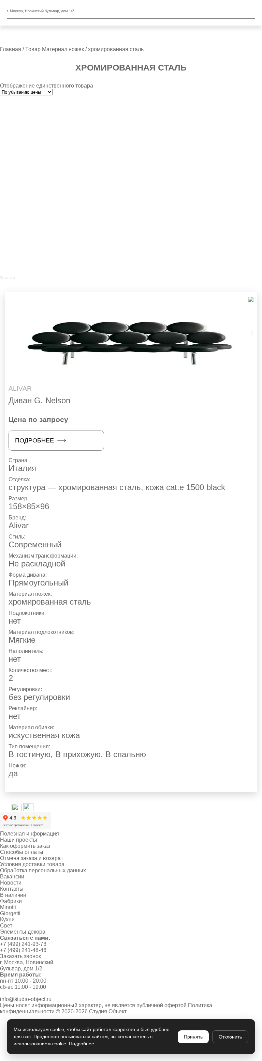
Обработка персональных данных (43, 870)
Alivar (19, 525)
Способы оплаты (21, 852)
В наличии (13, 895)
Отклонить (230, 1037)
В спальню (125, 754)
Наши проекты (18, 840)
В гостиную (29, 754)
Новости (10, 883)
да (13, 773)
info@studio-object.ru (26, 999)
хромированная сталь (50, 601)
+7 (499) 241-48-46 (23, 950)
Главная (10, 49)
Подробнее (34, 440)
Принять (193, 1037)
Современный (35, 544)
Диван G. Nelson (39, 400)
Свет (6, 926)
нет (15, 620)
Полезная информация (29, 834)
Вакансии (12, 876)
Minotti (8, 907)
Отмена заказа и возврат (31, 858)
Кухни (7, 919)
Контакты (12, 889)
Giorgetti (10, 913)
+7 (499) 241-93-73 (23, 944)
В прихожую (78, 754)
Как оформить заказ (25, 846)
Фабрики (11, 901)
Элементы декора (22, 932)
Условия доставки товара (32, 864)
